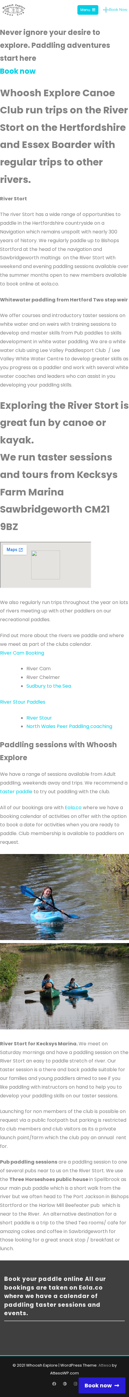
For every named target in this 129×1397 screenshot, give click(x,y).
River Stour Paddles (22, 701)
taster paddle (16, 791)
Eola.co (73, 807)
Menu (85, 9)
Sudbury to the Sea (48, 686)
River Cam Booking (22, 652)
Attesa (104, 1365)
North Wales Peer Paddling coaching (69, 726)
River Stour (39, 717)
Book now (18, 71)
